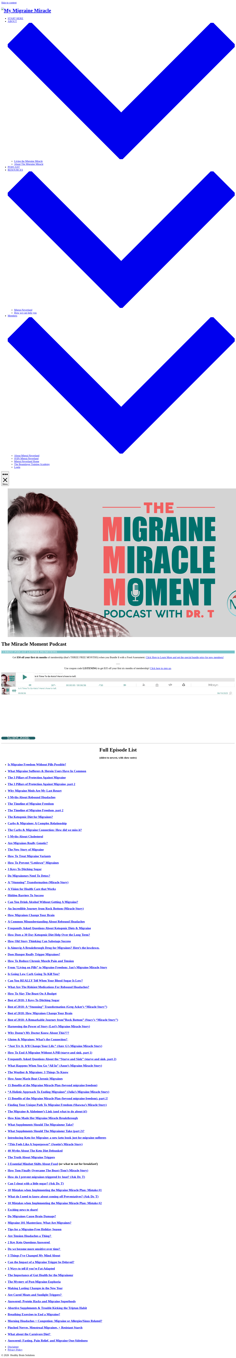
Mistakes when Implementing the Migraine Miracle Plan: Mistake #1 (57, 1190)
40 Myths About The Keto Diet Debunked (35, 1150)
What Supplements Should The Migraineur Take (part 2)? (46, 1131)
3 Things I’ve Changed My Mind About (34, 1255)
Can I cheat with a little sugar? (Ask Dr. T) (36, 1183)
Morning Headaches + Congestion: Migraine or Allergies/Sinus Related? (55, 1321)
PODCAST (14, 167)
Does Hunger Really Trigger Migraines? (34, 954)
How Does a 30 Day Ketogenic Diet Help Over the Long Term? (49, 934)
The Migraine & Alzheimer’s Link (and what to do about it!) (47, 1111)
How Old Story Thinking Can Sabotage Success (39, 941)
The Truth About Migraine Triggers (31, 1157)
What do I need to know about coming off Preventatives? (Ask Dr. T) (53, 1196)
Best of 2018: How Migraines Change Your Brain (40, 1013)
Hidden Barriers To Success (26, 895)
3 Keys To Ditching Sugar (25, 869)
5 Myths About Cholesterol (25, 836)
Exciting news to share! (23, 1209)
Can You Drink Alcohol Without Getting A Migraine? (43, 902)
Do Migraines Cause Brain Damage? (32, 1216)
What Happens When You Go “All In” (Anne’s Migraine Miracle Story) (55, 1065)
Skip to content (9, 2)
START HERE (15, 18)
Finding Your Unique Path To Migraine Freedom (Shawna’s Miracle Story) (57, 1105)
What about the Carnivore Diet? (29, 1334)
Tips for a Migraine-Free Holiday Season (34, 1229)
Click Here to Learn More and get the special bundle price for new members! (185, 657)
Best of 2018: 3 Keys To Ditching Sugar (33, 1000)
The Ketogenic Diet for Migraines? (30, 817)
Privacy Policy (15, 1349)
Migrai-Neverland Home (26, 461)
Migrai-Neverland (23, 310)
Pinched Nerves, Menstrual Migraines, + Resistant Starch (45, 1327)
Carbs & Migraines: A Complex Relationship (37, 823)
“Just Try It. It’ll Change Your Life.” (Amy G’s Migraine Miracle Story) (55, 1046)
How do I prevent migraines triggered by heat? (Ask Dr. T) (46, 1177)
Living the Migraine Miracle (28, 161)
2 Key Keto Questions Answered (29, 1242)
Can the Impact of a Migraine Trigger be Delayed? (41, 1262)
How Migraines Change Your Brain (31, 915)
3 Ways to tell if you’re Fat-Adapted (31, 1268)
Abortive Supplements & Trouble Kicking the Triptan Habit (47, 1308)
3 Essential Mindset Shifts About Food (33, 1164)
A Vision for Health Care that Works (32, 889)
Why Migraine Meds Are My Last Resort (34, 790)
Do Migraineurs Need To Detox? (29, 875)
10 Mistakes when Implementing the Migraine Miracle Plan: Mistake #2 (55, 1203)
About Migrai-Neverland (26, 455)
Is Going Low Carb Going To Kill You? (34, 974)
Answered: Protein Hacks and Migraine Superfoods (42, 1301)
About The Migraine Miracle (28, 164)
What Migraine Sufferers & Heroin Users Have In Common (47, 771)
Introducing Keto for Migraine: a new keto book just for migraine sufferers (57, 1137)
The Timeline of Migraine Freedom (31, 803)
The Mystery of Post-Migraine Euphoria (34, 1281)
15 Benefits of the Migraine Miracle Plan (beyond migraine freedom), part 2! (58, 1098)
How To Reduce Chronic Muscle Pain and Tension (41, 961)
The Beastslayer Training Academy (32, 464)
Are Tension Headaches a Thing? (30, 1236)
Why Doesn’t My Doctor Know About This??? (38, 1032)
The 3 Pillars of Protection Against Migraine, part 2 (41, 784)
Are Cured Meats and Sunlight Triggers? (35, 1294)
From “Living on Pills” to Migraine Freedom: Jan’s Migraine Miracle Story (57, 967)
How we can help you (25, 312)
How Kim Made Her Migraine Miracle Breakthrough (43, 1118)
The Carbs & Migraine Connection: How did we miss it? (45, 830)
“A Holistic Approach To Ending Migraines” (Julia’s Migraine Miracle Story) (58, 1092)
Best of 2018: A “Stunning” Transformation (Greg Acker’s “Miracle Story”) (57, 1006)
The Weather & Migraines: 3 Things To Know (38, 1072)
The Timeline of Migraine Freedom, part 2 (35, 810)
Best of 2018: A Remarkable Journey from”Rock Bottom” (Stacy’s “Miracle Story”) (63, 1019)
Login (17, 467)
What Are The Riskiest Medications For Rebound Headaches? (48, 987)
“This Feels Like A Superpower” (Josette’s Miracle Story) (45, 1144)
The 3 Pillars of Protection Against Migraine (37, 777)
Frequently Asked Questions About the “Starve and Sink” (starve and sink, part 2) (62, 1059)
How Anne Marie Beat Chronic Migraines (35, 1078)
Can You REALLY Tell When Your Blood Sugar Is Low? (45, 980)
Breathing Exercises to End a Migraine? (34, 1314)
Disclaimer (13, 1346)
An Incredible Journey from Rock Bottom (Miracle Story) (46, 908)
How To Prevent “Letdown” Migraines (33, 862)
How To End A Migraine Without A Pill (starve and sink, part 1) (50, 1052)
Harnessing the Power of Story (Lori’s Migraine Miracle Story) (49, 1026)
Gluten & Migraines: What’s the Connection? (38, 1039)
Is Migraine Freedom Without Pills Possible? (37, 764)
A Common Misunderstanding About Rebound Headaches (46, 921)
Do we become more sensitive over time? (34, 1249)
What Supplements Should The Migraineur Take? (41, 1124)
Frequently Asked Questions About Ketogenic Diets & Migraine (49, 928)
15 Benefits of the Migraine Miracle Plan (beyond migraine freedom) (52, 1085)
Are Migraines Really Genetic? (28, 843)
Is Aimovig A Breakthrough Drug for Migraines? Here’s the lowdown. (54, 947)
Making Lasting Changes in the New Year (35, 1288)
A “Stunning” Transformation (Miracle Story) (38, 882)
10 (9, 1190)
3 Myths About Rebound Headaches (31, 797)
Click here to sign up (160, 668)
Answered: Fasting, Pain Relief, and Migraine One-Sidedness (48, 1340)
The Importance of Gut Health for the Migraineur (40, 1275)
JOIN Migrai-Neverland (26, 458)
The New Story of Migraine (26, 849)
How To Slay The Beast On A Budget (32, 993)
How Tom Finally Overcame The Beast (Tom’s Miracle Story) (48, 1170)
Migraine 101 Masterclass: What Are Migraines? (39, 1222)
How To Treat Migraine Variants (29, 856)
